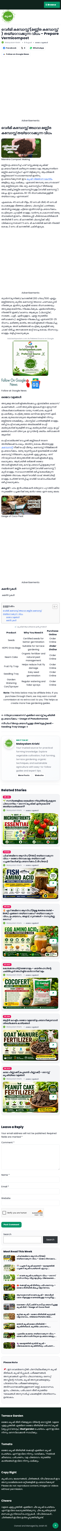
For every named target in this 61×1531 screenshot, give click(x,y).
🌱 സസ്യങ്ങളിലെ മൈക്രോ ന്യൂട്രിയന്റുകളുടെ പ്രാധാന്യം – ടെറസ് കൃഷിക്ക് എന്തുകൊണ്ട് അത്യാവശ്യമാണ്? (29, 803)
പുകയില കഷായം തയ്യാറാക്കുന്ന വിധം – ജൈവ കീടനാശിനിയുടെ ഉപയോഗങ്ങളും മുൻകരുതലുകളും (36, 1335)
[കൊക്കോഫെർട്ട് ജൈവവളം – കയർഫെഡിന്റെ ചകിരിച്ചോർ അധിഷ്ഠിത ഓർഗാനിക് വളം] (30, 993)
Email (5, 1186)
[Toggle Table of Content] (53, 606)
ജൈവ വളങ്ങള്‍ (41, 42)
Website (39, 775)
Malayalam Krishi (27, 743)
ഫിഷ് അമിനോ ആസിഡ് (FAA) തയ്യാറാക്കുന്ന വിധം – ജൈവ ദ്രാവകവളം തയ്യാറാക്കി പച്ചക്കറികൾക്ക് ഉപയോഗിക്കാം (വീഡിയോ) (28, 858)
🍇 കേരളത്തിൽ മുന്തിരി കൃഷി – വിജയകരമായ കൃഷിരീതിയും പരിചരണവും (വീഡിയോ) (36, 1344)
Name (5, 1175)
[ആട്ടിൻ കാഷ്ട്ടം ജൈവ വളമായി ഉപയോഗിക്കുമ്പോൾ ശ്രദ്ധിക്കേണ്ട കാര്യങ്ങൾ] (30, 1045)
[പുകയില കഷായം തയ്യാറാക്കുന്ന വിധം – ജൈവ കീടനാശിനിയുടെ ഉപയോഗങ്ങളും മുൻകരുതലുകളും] (9, 1336)
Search (7, 1234)
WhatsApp (38, 48)
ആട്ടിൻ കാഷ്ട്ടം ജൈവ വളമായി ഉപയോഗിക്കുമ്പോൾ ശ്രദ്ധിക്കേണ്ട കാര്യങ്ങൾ (30, 1022)
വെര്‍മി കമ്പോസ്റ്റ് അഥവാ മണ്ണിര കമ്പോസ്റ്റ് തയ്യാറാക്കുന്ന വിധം (22, 612)
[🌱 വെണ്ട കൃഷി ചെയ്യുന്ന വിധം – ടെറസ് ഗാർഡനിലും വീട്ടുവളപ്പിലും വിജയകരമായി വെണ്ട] (9, 1277)
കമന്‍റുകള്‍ (11, 620)
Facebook (11, 48)
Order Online (52, 640)
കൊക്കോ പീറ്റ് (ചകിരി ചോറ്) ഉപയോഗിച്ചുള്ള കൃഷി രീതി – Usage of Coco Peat (37, 1305)
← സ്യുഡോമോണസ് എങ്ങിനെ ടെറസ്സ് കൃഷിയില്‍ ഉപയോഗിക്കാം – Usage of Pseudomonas (28, 717)
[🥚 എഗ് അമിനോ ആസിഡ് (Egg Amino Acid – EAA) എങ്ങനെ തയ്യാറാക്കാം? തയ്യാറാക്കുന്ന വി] (30, 941)
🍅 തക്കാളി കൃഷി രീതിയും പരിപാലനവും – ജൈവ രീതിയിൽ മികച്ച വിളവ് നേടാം (36, 1286)
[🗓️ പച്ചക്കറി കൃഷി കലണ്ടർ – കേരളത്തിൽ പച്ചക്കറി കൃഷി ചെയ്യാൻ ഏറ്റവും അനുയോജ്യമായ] (9, 1268)
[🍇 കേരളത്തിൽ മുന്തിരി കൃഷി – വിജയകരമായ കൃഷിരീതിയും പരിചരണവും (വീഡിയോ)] (9, 1345)
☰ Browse (50, 4)
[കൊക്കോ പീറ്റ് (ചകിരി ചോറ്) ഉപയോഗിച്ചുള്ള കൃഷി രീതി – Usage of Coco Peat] (9, 1306)
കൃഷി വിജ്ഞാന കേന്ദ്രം (39, 179)
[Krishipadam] (8, 17)
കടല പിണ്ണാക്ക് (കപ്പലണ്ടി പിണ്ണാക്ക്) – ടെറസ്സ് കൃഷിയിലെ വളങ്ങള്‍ (26, 1074)
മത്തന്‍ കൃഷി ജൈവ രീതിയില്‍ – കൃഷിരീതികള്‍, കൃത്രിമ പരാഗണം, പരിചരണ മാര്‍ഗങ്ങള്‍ (33, 1325)
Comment (7, 1142)
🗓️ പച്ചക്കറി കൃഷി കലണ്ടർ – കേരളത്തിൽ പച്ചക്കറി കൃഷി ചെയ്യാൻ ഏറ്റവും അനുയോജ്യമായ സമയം (35, 1267)
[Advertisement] (30, 89)
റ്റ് (7, 447)
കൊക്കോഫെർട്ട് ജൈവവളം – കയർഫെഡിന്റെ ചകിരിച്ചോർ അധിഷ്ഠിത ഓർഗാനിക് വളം (27, 970)
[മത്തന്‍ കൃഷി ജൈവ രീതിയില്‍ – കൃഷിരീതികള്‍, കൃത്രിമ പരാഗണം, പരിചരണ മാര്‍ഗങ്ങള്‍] (9, 1326)
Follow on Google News (17, 54)
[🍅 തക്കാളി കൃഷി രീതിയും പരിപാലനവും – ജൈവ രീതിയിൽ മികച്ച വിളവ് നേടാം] (9, 1287)
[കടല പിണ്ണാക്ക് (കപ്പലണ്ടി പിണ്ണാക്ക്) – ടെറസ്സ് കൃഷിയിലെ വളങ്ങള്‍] (30, 1097)
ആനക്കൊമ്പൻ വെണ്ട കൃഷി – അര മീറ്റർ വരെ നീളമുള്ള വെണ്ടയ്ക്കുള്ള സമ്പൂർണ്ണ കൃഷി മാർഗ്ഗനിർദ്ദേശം (35, 1296)
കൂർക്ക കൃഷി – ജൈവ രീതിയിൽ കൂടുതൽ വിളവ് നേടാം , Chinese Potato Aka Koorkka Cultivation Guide (36, 1315)
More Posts (24, 775)
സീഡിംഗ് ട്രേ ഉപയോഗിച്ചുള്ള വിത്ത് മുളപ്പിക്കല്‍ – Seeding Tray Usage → (27, 725)
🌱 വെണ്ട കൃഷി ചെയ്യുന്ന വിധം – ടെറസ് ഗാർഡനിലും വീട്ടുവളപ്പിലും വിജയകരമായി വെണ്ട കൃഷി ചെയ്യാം (36, 1276)
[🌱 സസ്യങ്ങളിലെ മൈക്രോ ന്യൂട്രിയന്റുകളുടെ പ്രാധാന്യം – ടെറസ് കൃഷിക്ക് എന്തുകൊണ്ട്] (30, 828)
